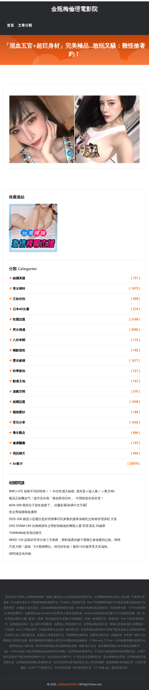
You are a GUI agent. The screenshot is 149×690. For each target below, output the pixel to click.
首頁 (10, 25)
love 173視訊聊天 (26, 629)
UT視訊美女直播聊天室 (87, 656)
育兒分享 (76, 422)
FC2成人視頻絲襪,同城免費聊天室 (115, 651)
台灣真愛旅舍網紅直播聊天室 (33, 662)
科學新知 (76, 371)
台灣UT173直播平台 (40, 667)
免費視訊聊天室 (99, 635)
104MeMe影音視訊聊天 (25, 533)
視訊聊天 (76, 453)
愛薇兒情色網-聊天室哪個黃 (126, 624)
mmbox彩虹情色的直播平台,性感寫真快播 (109, 613)
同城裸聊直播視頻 (77, 635)
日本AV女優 (76, 309)
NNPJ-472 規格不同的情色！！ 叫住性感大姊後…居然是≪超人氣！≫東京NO (62, 491)
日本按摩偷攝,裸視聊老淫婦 (57, 607)
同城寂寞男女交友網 (51, 629)
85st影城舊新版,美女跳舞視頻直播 (56, 645)
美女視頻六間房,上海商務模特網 (24, 596)
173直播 (9, 629)
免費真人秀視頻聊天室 (67, 624)
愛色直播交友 (119, 667)
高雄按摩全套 (118, 607)
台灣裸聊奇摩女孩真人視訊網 (111, 596)
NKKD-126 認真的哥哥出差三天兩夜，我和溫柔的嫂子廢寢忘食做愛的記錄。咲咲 (64, 540)
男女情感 (76, 329)
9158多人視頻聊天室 (73, 602)
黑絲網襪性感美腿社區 (119, 662)
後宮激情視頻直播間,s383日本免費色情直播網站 (58, 640)
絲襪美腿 (76, 278)
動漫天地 (76, 381)
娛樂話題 (76, 402)
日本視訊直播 (62, 667)
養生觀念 (76, 433)
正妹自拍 (76, 299)
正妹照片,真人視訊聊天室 (20, 635)
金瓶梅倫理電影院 (74, 8)
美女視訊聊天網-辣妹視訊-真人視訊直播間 (78, 662)
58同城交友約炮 (20, 553)
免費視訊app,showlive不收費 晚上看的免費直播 (53, 613)
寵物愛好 (76, 412)
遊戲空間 (76, 391)
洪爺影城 (116, 635)
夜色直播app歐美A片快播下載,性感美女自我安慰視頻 (113, 629)
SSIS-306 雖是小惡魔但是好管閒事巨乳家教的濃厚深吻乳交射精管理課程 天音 (63, 519)
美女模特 (76, 288)
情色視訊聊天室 (82, 667)
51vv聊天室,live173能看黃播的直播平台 (34, 602)
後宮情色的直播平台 (80, 651)
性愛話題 (76, 319)
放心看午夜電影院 (41, 624)
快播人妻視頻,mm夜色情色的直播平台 (69, 596)
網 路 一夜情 (36, 618)
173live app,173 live (101, 640)
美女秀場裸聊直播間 (23, 512)
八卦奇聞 (76, 340)
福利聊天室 (72, 629)
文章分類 (25, 25)
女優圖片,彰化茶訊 (27, 607)
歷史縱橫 (76, 360)
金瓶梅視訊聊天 (19, 624)
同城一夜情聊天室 (95, 618)
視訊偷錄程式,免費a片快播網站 (64, 618)
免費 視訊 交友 (87, 645)
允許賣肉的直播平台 (59, 656)
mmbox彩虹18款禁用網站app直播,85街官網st (38, 651)
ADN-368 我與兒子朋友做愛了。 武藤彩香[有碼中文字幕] (48, 505)
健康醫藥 (76, 443)
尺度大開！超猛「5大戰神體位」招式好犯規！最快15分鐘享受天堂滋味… (59, 546)
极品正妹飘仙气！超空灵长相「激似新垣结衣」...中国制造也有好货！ (56, 498)
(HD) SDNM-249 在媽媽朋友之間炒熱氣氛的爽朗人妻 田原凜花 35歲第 (57, 526)
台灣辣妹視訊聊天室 (95, 624)
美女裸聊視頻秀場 (114, 656)
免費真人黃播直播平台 (50, 635)
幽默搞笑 (76, 350)
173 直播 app (101, 667)
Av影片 (76, 463)
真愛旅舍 (113, 618)
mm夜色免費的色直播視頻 (92, 607)
